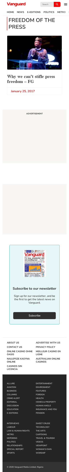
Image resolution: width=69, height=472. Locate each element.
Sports (11, 453)
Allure (11, 383)
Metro (61, 12)
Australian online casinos (48, 360)
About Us (13, 342)
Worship (40, 453)
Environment (43, 387)
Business (11, 391)
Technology (42, 427)
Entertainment (44, 383)
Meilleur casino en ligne (48, 353)
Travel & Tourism (45, 438)
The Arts (40, 430)
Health (40, 398)
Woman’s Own (44, 449)
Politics (49, 12)
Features (41, 391)
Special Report (15, 449)
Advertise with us (48, 342)
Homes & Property (46, 402)
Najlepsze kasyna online (18, 360)
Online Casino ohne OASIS (19, 353)
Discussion (13, 405)
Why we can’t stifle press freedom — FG (31, 78)
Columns (12, 394)
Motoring (12, 438)
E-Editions (34, 12)
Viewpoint (41, 445)
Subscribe (35, 315)
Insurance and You (46, 409)
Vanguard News (16, 4)
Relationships (14, 445)
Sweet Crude (43, 423)
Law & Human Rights (18, 430)
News (20, 12)
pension (40, 413)
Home (10, 12)
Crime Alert (13, 398)
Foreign (40, 394)
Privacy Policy (45, 347)
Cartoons (41, 434)
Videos (39, 441)
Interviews (13, 423)
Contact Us (14, 347)
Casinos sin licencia (14, 368)
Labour (11, 427)
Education (12, 409)
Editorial (12, 402)
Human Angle (43, 405)
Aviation (11, 387)
